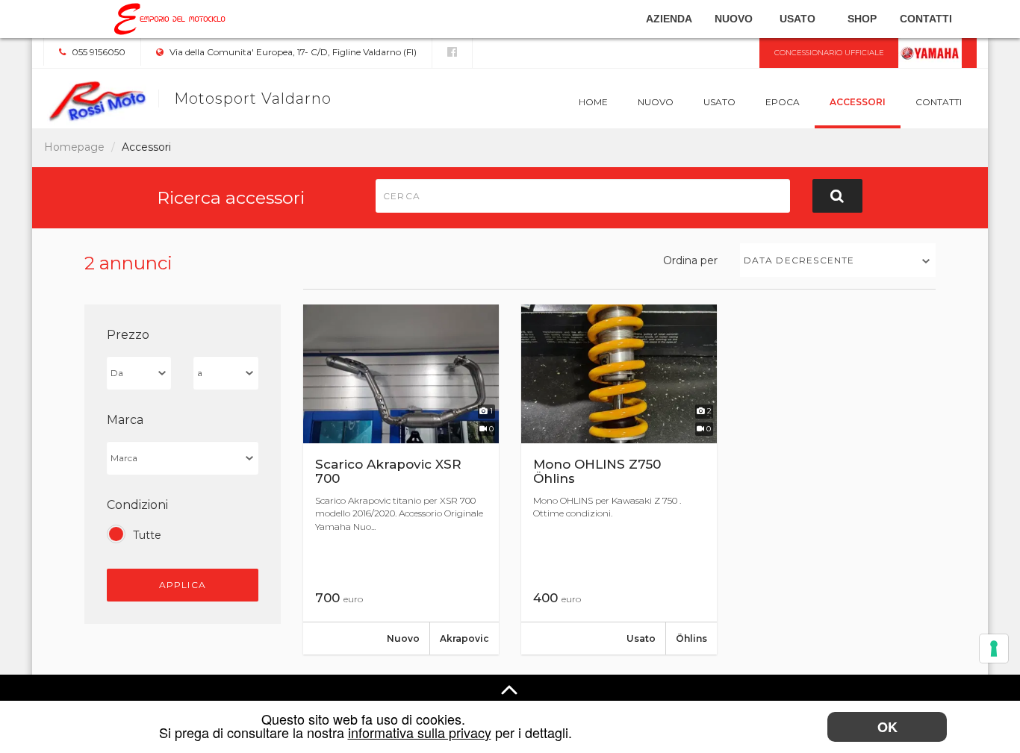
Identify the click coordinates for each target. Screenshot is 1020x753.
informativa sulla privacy (419, 732)
